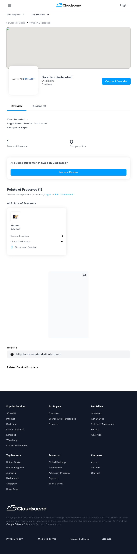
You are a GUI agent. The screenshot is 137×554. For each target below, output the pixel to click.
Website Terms (47, 538)
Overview (54, 413)
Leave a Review (68, 172)
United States (14, 462)
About (94, 462)
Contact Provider (116, 81)
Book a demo (56, 483)
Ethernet (11, 434)
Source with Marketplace (62, 418)
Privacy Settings (79, 539)
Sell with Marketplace (102, 424)
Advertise (96, 434)
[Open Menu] (9, 5)
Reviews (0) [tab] (39, 106)
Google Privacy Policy (18, 524)
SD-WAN (11, 413)
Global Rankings (57, 462)
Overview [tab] (16, 106)
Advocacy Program (59, 472)
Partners (95, 467)
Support (53, 478)
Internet (10, 418)
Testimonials (55, 467)
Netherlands (13, 478)
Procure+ (53, 424)
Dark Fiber (11, 424)
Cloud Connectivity (17, 445)
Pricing (94, 429)
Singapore (12, 483)
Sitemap (107, 538)
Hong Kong (12, 488)
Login (123, 5)
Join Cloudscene (64, 194)
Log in (47, 194)
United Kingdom (15, 467)
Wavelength (12, 440)
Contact (95, 472)
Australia (11, 472)
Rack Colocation (15, 429)
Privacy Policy (14, 538)
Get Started (97, 418)
